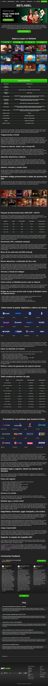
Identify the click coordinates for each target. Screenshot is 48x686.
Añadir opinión (41, 560)
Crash (29, 42)
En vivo (17, 42)
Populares (5, 42)
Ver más (24, 595)
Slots (41, 42)
